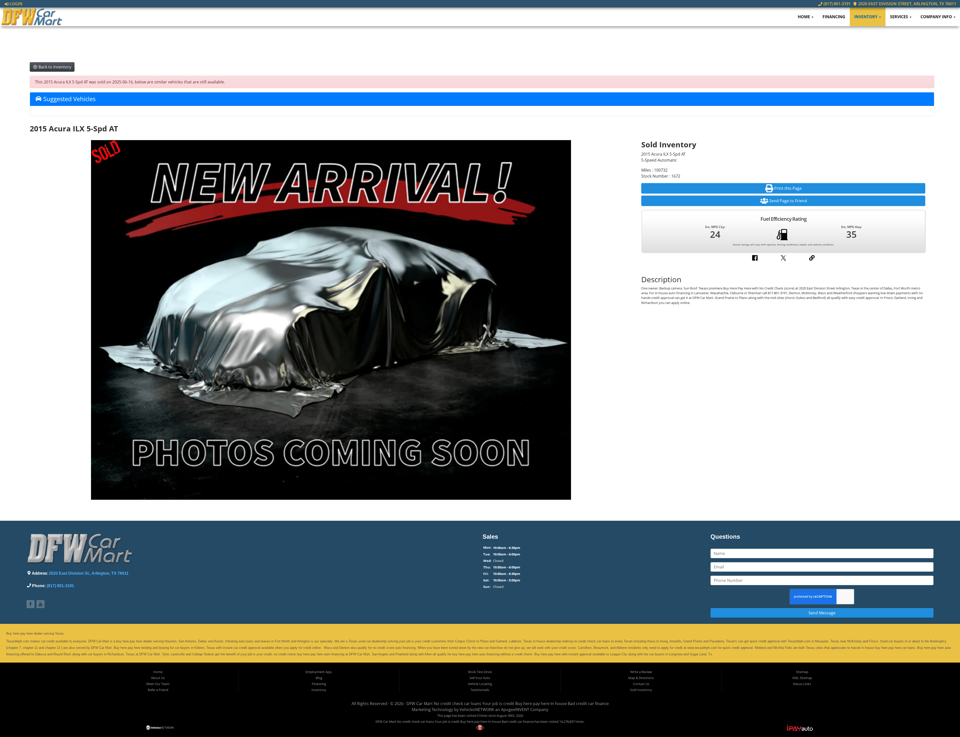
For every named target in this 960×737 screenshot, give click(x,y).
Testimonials (479, 690)
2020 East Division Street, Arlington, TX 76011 (906, 3)
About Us (158, 678)
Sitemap (802, 672)
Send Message (822, 613)
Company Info (936, 16)
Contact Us (641, 684)
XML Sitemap (802, 678)
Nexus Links (802, 684)
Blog (319, 678)
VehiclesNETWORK (477, 709)
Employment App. (319, 672)
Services (899, 16)
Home (804, 16)
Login (15, 3)
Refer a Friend (158, 690)
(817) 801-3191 (836, 3)
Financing (833, 16)
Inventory (866, 16)
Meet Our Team (158, 684)
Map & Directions (641, 678)
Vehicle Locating (480, 684)
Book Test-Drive (480, 672)
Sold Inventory (641, 690)
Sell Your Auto (480, 678)
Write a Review (641, 672)
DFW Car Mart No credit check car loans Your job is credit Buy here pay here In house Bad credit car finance (507, 703)
